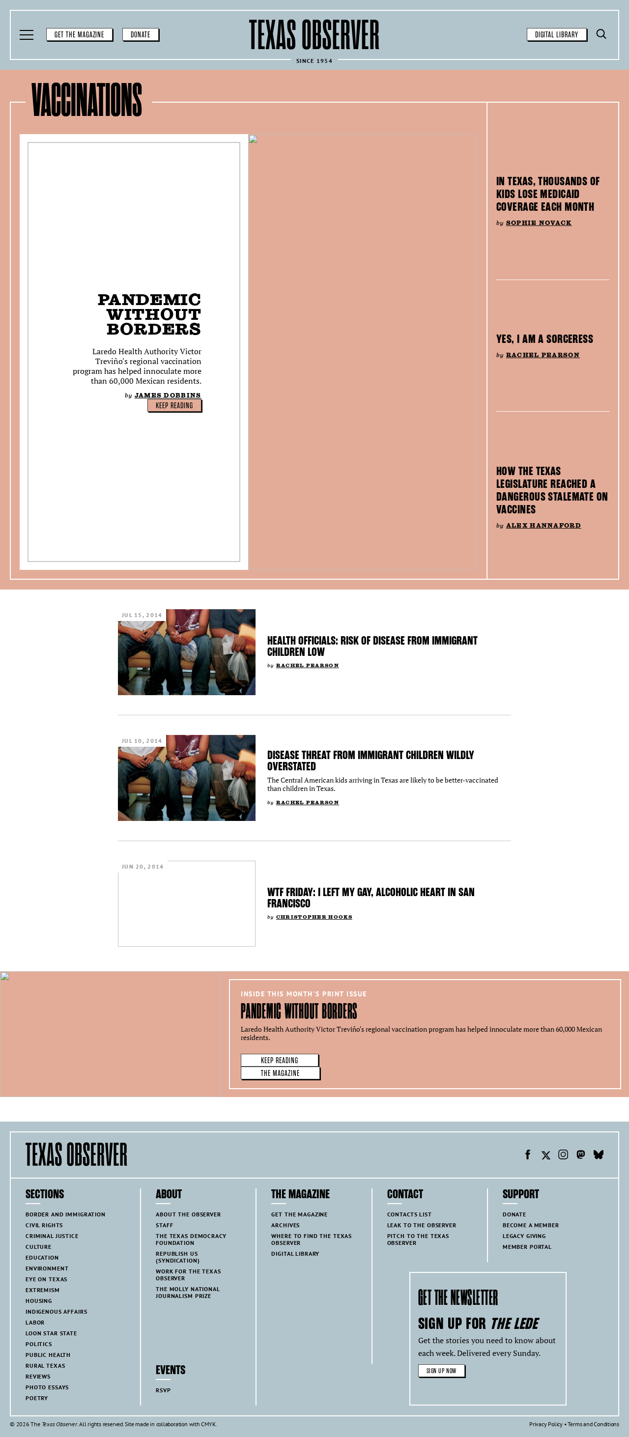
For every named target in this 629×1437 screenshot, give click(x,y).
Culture (39, 1246)
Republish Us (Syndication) (178, 1257)
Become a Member (531, 1225)
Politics (39, 1344)
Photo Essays (47, 1387)
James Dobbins (168, 395)
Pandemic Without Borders (149, 314)
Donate (140, 34)
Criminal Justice (52, 1236)
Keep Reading (174, 405)
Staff (164, 1225)
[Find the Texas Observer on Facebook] (528, 1156)
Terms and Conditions (593, 1424)
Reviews (38, 1376)
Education (42, 1257)
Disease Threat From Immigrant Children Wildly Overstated (370, 760)
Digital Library (556, 34)
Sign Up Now (442, 1371)
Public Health (48, 1354)
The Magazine (280, 1073)
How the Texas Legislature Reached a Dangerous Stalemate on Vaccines (552, 490)
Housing (39, 1300)
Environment (47, 1268)
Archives (285, 1225)
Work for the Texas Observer (188, 1275)
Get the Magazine (79, 34)
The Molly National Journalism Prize (188, 1292)
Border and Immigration (66, 1214)
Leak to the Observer (422, 1225)
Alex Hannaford (543, 525)
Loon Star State (51, 1333)
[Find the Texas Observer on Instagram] (563, 1156)
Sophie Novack (539, 223)
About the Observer (188, 1214)
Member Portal (527, 1246)
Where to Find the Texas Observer (311, 1239)
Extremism (43, 1290)
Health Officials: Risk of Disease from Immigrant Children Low (372, 646)
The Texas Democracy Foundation (191, 1239)
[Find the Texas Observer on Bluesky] (598, 1156)
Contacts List (409, 1214)
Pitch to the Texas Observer (418, 1239)
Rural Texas (45, 1365)
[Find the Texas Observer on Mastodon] (581, 1156)
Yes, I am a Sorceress (544, 339)
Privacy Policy (546, 1424)
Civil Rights (44, 1225)
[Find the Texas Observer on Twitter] (545, 1156)
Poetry (37, 1398)
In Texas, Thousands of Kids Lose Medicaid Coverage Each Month (548, 194)
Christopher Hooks (314, 917)
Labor (35, 1322)
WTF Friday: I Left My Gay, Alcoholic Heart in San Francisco (371, 897)
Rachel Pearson (543, 355)
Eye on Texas (46, 1279)
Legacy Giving (524, 1236)
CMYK (208, 1424)
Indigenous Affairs (56, 1311)
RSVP (163, 1390)
